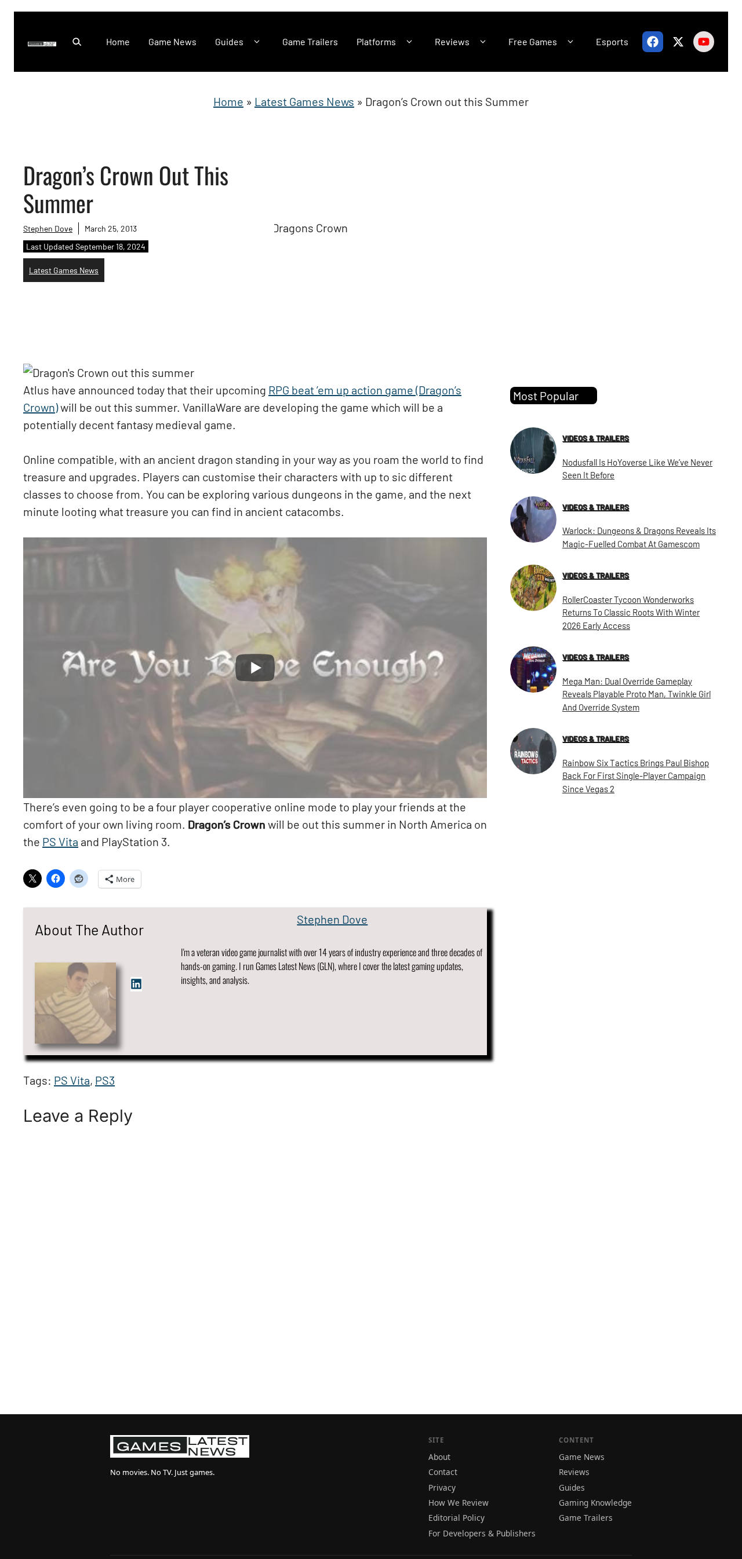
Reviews (452, 41)
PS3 (105, 1080)
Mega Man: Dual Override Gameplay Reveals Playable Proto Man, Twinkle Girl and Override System (636, 694)
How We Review (458, 1502)
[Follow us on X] (678, 41)
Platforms (376, 41)
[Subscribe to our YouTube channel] (703, 41)
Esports (612, 41)
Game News (172, 41)
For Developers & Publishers (482, 1533)
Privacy (442, 1487)
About (439, 1456)
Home (118, 41)
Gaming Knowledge (595, 1502)
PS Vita (60, 841)
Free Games (532, 41)
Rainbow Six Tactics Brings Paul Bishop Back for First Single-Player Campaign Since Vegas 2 (635, 775)
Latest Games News (304, 101)
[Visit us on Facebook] (652, 41)
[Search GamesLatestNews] (77, 42)
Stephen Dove (47, 228)
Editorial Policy (456, 1517)
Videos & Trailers (595, 437)
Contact (442, 1471)
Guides (229, 41)
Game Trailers (310, 41)
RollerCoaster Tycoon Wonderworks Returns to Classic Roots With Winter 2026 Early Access (631, 612)
